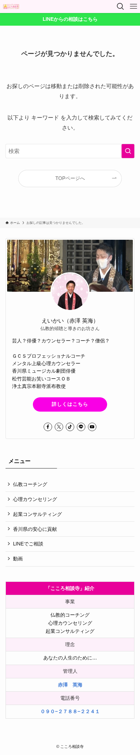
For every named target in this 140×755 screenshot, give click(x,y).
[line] (81, 427)
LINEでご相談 (28, 543)
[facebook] (48, 427)
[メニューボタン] (133, 6)
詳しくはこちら (70, 404)
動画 (18, 558)
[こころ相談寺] (11, 6)
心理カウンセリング (35, 499)
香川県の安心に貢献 (35, 529)
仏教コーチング (30, 484)
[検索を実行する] (127, 151)
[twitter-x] (59, 427)
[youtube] (92, 427)
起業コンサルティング (37, 514)
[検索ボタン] (120, 6)
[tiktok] (70, 427)
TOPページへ (70, 178)
